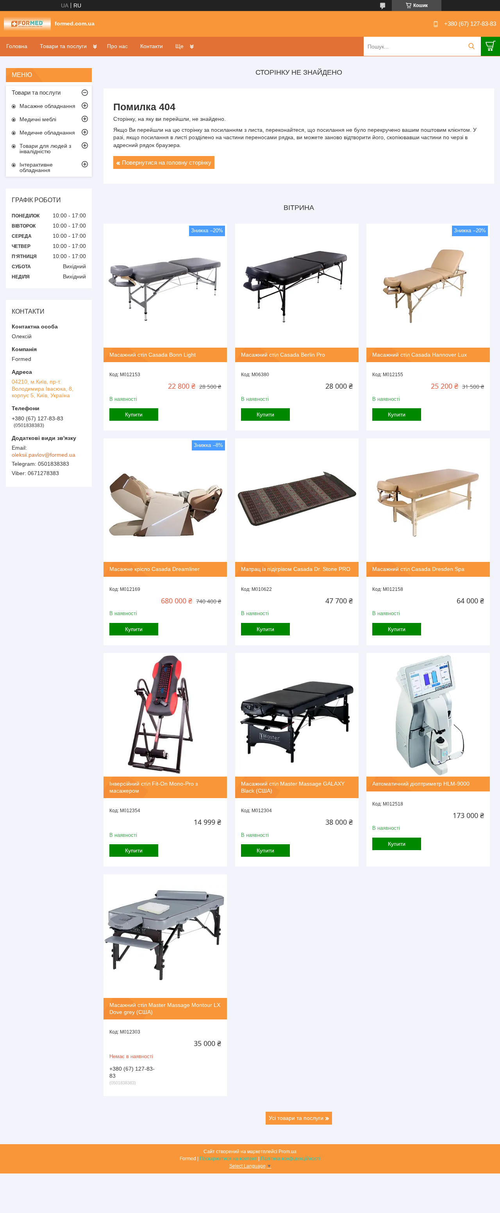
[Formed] (27, 23)
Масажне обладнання (47, 106)
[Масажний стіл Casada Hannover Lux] (428, 285)
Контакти (151, 46)
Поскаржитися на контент (228, 1158)
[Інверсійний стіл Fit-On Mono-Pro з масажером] (165, 715)
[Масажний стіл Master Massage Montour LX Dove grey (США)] (165, 936)
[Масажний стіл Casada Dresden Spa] (428, 500)
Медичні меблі (38, 119)
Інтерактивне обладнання (36, 167)
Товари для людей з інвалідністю (45, 148)
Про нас (117, 46)
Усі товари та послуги (296, 1118)
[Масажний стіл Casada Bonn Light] (165, 285)
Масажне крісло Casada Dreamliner (154, 569)
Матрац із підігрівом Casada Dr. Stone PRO (295, 569)
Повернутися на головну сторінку (166, 162)
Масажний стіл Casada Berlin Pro (283, 355)
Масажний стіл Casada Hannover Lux (419, 355)
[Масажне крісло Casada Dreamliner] (165, 500)
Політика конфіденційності (290, 1158)
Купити (134, 414)
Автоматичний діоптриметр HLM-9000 (421, 784)
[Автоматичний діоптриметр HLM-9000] (428, 715)
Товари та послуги (63, 46)
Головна (16, 46)
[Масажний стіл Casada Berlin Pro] (297, 285)
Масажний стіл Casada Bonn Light (152, 355)
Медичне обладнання (47, 132)
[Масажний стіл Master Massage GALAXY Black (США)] (297, 715)
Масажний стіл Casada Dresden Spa (418, 569)
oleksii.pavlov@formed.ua (43, 455)
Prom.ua (287, 1151)
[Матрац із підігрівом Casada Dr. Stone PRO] (297, 500)
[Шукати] (471, 46)
